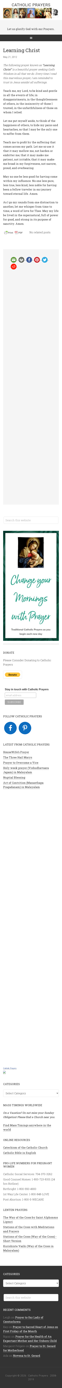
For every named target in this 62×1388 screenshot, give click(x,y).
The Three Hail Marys (17, 757)
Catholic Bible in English (19, 1152)
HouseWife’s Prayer (16, 752)
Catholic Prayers (31, 5)
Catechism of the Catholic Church (25, 1147)
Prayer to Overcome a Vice (20, 762)
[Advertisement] (31, 387)
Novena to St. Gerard (26, 1355)
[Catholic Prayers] (4, 1072)
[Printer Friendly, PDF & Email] (14, 233)
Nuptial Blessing (14, 777)
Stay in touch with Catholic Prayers (27, 689)
